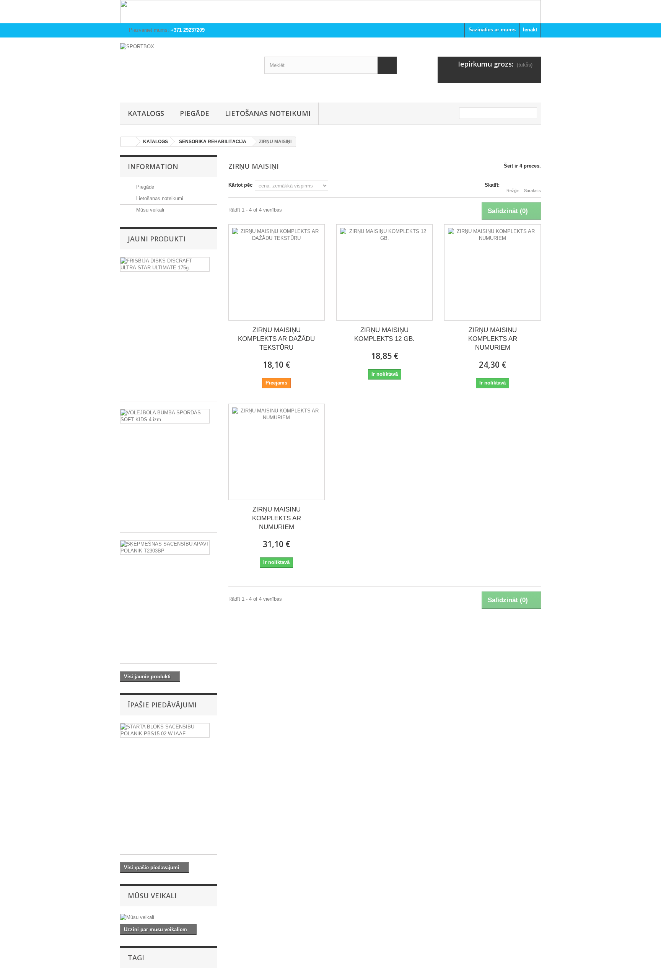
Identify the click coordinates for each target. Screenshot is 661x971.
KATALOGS (146, 113)
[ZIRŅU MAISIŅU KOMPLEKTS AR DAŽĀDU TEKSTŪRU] (276, 272)
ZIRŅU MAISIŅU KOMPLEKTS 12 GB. (384, 334)
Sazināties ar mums (492, 30)
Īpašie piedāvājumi (162, 704)
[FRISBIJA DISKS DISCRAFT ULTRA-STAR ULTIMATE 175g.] (165, 264)
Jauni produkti (157, 238)
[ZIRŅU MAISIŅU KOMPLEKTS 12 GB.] (384, 272)
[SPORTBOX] (186, 68)
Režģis (512, 190)
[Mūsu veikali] (168, 917)
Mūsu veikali (149, 210)
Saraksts (532, 190)
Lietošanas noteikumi (268, 113)
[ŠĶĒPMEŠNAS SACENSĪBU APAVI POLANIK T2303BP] (165, 547)
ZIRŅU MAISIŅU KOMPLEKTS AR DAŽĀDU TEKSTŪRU (276, 338)
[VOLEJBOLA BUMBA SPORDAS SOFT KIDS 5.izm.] (165, 416)
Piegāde (194, 113)
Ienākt (530, 30)
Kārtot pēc (240, 185)
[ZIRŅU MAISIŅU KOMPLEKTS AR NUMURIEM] (492, 272)
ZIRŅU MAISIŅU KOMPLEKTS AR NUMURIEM (492, 338)
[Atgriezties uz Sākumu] (128, 142)
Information (153, 166)
